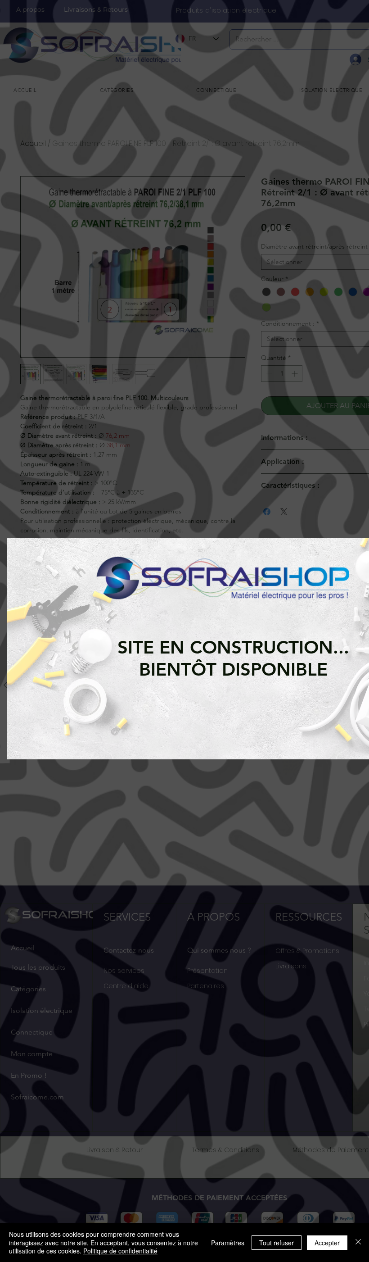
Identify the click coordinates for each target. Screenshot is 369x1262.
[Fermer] (358, 1242)
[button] (23, 639)
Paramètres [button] (227, 1242)
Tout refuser (276, 1242)
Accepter (327, 1242)
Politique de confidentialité (120, 1250)
